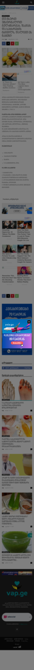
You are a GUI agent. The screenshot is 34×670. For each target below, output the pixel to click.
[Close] (29, 322)
